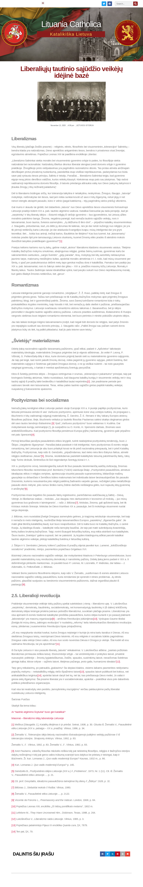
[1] (60, 241)
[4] (33, 434)
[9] (53, 618)
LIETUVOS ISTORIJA (85, 125)
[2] (88, 381)
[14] (39, 675)
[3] (53, 423)
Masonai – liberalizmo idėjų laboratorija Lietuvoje (37, 718)
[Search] (135, 4)
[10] (95, 618)
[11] (58, 644)
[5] (42, 456)
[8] (23, 584)
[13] (82, 671)
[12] (118, 661)
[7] (76, 502)
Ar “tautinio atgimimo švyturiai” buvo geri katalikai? (38, 712)
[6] (26, 488)
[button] (42, 3)
